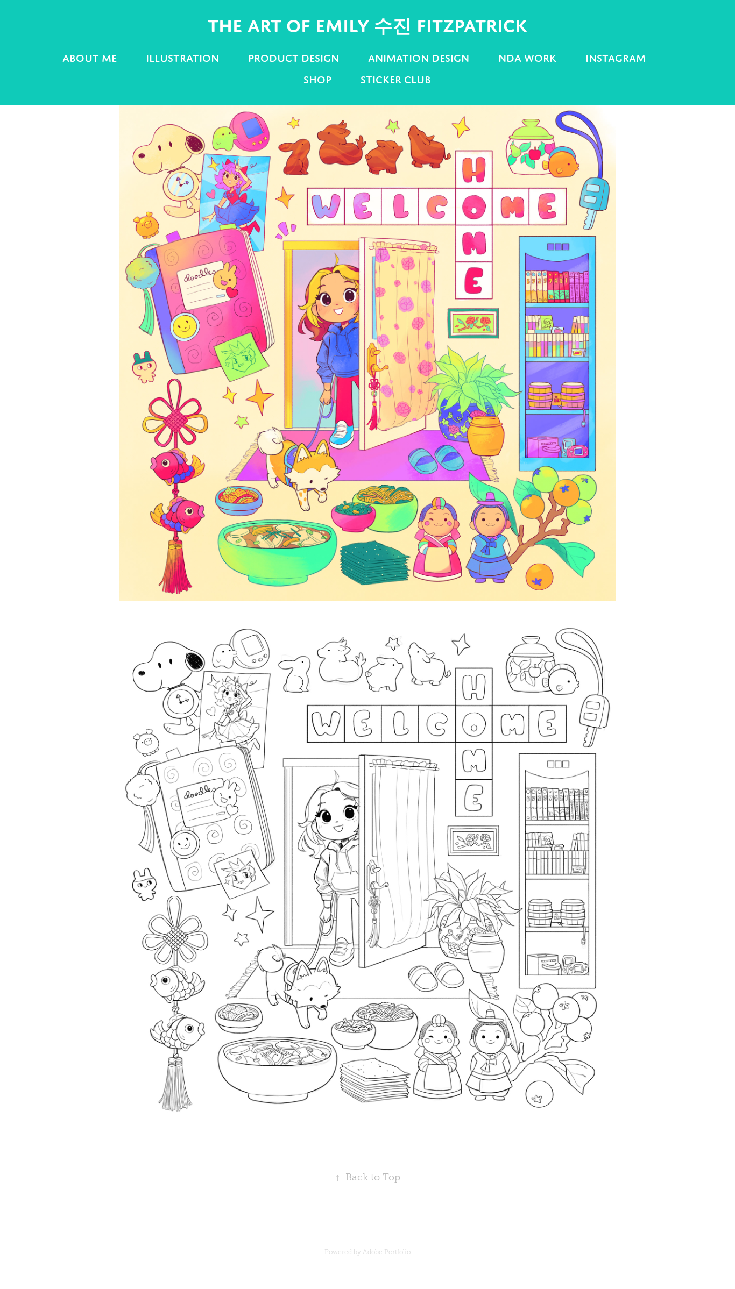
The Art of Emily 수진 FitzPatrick (367, 25)
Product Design (293, 58)
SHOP (317, 80)
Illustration (182, 58)
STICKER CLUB (396, 80)
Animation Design (418, 58)
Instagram (615, 58)
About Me (89, 58)
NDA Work (527, 58)
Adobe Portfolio (387, 1252)
